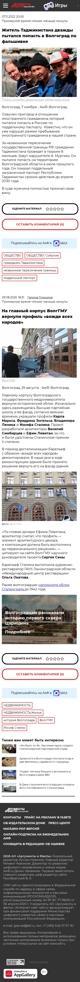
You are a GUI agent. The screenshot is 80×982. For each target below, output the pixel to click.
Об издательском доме (24, 823)
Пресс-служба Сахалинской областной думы (36, 99)
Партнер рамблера (38, 962)
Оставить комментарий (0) (40, 224)
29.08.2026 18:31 (13, 297)
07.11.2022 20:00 (13, 16)
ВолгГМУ (8, 380)
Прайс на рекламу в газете (47, 817)
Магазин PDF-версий (21, 829)
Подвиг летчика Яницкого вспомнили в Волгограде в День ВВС (45, 773)
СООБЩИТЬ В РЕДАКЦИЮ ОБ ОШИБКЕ (34, 844)
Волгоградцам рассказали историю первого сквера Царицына (34, 618)
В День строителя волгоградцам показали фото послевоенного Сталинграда (46, 786)
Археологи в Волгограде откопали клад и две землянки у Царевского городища (46, 760)
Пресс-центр (59, 823)
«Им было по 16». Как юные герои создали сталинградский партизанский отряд (46, 747)
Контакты (12, 817)
